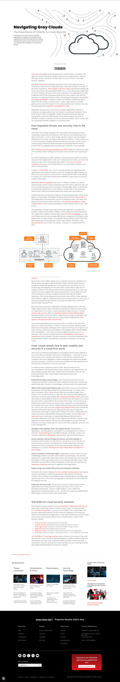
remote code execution (39, 313)
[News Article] (56, 68)
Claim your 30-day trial (86, 666)
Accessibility (33, 677)
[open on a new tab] (28, 655)
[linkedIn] (64, 68)
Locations (63, 637)
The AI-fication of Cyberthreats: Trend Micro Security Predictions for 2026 (52, 600)
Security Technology (68, 569)
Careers (62, 633)
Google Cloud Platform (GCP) (65, 407)
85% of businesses (41, 84)
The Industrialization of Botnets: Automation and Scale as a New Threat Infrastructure (20, 595)
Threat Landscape (18, 569)
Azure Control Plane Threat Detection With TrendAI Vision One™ (36, 602)
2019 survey (44, 170)
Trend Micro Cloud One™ (42, 510)
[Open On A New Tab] (61, 68)
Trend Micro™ (39, 536)
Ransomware (52, 568)
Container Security (40, 525)
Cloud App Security (50, 536)
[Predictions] (96, 594)
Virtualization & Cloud (23, 554)
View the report (91, 580)
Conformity (38, 532)
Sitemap (51, 677)
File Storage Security (41, 527)
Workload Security (40, 523)
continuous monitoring (39, 464)
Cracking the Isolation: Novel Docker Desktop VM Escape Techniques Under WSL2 (36, 595)
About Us (62, 630)
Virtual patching (44, 433)
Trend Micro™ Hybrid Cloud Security (72, 506)
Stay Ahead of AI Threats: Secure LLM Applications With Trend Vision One (69, 595)
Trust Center (63, 643)
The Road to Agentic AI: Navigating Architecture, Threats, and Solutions (69, 602)
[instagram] (33, 655)
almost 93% (79, 197)
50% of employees (74, 214)
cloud (36, 74)
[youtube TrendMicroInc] (37, 655)
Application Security (41, 530)
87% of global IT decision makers (59, 89)
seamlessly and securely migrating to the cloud (51, 150)
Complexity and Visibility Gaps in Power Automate (20, 601)
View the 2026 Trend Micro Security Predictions (95, 603)
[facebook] (58, 68)
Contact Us (42, 633)
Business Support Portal (45, 630)
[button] (30, 665)
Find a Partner (22, 640)
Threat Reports (22, 637)
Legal (26, 677)
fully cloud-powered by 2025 (59, 106)
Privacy (20, 677)
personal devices (37, 223)
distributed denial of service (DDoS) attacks (69, 313)
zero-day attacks (50, 435)
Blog (19, 630)
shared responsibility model (70, 397)
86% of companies (46, 183)
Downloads (42, 637)
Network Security (40, 529)
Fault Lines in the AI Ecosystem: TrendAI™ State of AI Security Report (19, 584)
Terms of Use (43, 677)
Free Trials (42, 640)
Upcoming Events (65, 640)
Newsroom (21, 633)
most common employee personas (70, 472)
